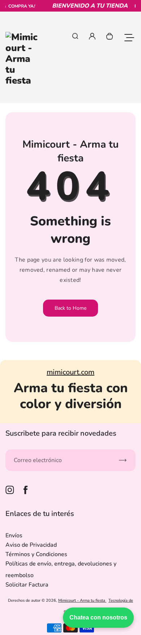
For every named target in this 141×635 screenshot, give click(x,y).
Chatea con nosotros (98, 617)
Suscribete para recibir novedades (60, 433)
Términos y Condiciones (36, 554)
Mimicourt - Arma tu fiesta (82, 600)
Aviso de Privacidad (31, 545)
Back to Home (70, 308)
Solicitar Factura (26, 585)
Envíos (13, 535)
